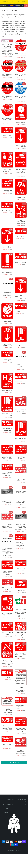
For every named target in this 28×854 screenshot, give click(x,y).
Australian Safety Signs (15, 850)
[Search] (22, 5)
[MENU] (1, 5)
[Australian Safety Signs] (14, 5)
